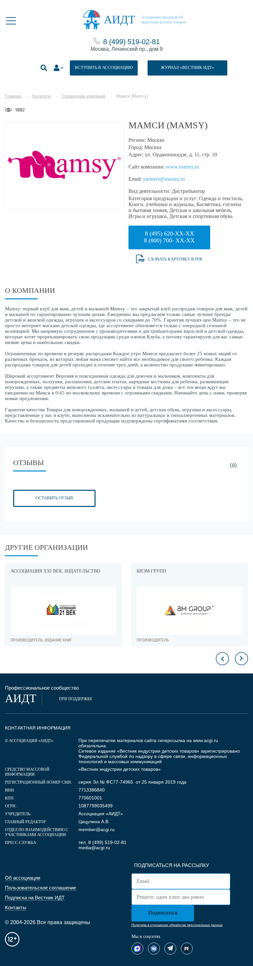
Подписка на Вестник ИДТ (35, 897)
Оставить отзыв (54, 497)
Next (241, 658)
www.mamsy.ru (182, 167)
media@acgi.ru (94, 847)
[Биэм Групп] (71, 611)
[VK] (154, 948)
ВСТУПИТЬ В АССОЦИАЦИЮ (104, 67)
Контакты (15, 907)
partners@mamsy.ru (164, 179)
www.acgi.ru (205, 740)
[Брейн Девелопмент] (197, 611)
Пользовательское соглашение (40, 887)
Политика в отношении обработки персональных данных (177, 925)
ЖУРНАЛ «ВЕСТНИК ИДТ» (187, 67)
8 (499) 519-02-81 (131, 42)
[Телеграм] (170, 948)
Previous (222, 658)
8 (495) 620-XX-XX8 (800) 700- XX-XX (169, 237)
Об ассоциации (22, 878)
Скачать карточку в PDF (175, 259)
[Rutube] (187, 948)
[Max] (137, 948)
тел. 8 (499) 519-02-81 (102, 842)
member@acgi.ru (96, 829)
